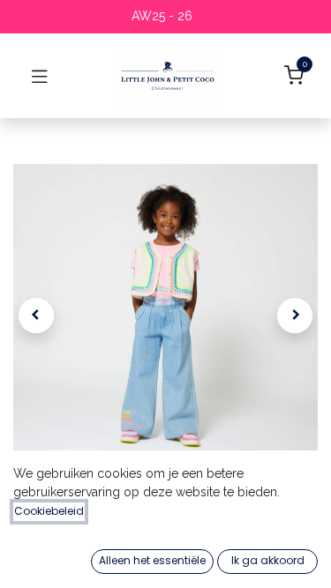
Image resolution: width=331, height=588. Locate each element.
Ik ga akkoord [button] (268, 560)
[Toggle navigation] (39, 76)
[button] (36, 315)
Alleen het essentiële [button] (152, 560)
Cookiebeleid (49, 510)
